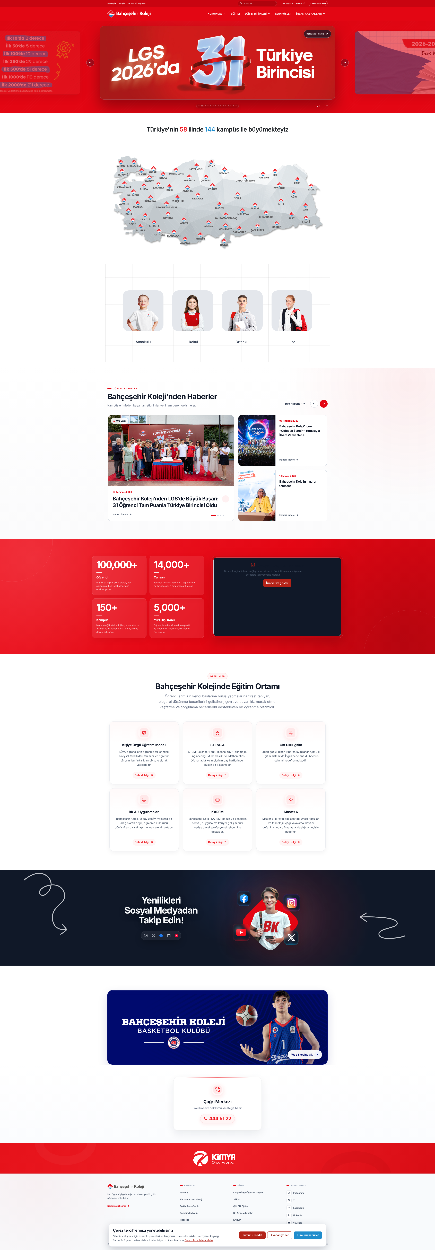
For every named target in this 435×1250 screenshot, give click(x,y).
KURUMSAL (215, 13)
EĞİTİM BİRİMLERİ (256, 13)
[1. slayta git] (197, 105)
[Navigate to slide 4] (223, 515)
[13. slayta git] (231, 105)
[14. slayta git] (234, 105)
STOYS (299, 3)
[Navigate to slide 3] (220, 515)
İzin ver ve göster (277, 583)
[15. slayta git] (237, 105)
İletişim (122, 3)
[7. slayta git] (213, 105)
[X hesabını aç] (294, 939)
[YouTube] (176, 935)
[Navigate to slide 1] (213, 515)
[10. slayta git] (224, 105)
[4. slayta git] (205, 105)
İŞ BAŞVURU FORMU (318, 3)
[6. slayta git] (210, 105)
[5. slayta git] (208, 105)
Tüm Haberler (293, 403)
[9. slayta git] (221, 105)
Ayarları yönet (280, 1235)
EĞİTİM (235, 13)
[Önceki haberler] (314, 404)
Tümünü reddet (252, 1235)
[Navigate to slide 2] (218, 515)
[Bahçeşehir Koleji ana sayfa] (129, 14)
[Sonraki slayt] (345, 63)
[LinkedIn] (168, 935)
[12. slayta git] (229, 105)
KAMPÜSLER (283, 13)
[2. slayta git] (200, 105)
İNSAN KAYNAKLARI (309, 13)
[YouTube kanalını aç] (242, 934)
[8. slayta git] (217, 105)
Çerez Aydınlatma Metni (199, 1240)
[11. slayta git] (226, 105)
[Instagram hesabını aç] (293, 901)
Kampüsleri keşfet (116, 1206)
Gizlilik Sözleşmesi (136, 3)
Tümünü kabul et (308, 1235)
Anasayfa (111, 3)
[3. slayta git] (203, 105)
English (289, 3)
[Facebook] (161, 935)
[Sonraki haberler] (324, 404)
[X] (153, 935)
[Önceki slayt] (90, 63)
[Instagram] (145, 935)
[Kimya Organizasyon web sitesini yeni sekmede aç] (217, 1158)
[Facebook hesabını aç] (245, 898)
